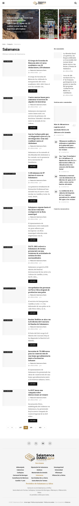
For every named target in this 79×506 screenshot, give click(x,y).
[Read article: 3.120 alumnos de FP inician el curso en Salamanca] (14, 180)
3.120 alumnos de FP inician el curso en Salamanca (36, 175)
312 (40, 427)
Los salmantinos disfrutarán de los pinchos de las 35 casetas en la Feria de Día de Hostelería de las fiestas (49, 28)
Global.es (67, 502)
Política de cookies (49, 502)
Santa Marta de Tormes (39, 480)
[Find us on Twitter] (36, 443)
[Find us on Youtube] (43, 443)
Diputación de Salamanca (39, 467)
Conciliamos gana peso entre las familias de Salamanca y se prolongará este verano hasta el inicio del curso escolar (68, 29)
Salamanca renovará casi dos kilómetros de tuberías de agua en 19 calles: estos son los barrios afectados (20, 23)
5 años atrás (33, 72)
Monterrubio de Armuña (39, 472)
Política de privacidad (37, 502)
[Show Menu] (3, 3)
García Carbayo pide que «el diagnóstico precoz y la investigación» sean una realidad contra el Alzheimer (39, 138)
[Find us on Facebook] (29, 443)
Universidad (59, 470)
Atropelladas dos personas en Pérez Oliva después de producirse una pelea (39, 290)
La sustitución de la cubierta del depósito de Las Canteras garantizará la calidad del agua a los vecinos (67, 195)
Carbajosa (20, 472)
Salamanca (11, 14)
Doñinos (39, 470)
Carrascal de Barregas (20, 475)
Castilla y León (9, 173)
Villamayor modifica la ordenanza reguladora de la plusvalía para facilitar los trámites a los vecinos (67, 145)
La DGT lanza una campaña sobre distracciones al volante (38, 392)
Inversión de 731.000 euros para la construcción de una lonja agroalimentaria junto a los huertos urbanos (39, 356)
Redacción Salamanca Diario (15, 31)
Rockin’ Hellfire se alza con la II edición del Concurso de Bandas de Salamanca (39, 321)
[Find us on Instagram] (50, 443)
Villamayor (58, 472)
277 (20, 427)
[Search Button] (75, 3)
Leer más (33, 90)
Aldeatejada (20, 467)
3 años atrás (68, 95)
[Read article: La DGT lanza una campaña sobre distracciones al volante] (14, 397)
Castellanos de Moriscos (20, 478)
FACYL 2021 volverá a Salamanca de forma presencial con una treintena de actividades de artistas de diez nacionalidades (39, 252)
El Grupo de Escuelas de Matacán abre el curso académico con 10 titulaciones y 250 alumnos (39, 64)
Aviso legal (27, 502)
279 (31, 427)
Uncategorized (58, 467)
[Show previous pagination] (8, 427)
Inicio (3, 44)
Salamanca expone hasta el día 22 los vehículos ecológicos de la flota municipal (39, 210)
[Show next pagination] (44, 427)
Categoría (10, 44)
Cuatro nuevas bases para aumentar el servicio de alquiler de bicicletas (38, 99)
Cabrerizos (20, 470)
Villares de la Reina (58, 475)
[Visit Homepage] (39, 3)
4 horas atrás (27, 31)
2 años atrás (68, 71)
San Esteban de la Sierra (39, 478)
